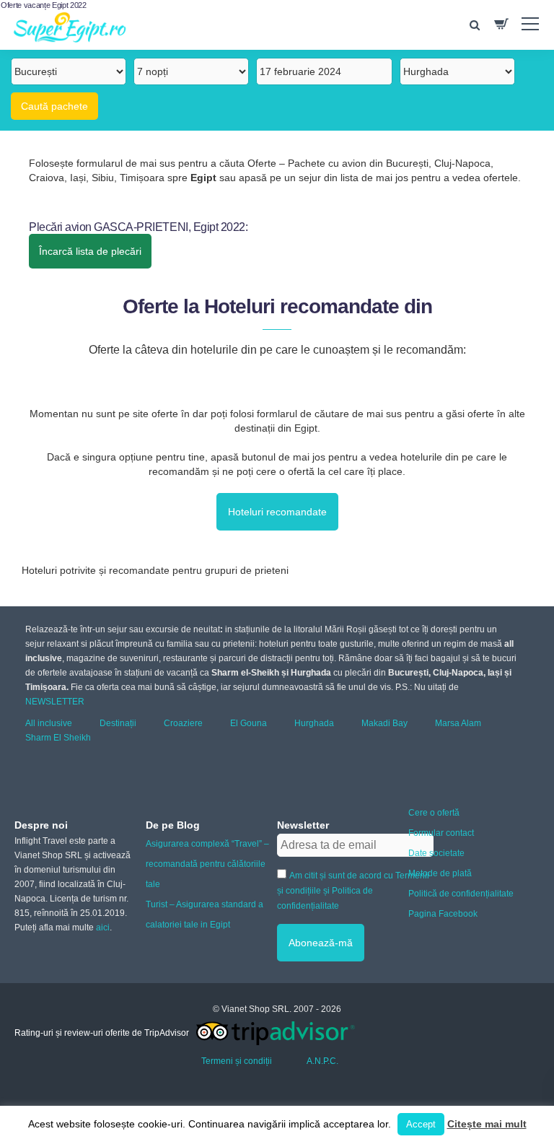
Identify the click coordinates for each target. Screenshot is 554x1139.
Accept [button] (421, 1124)
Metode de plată (440, 873)
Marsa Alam (458, 723)
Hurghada (314, 723)
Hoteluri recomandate (277, 512)
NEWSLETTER (54, 702)
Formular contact (441, 833)
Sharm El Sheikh (58, 738)
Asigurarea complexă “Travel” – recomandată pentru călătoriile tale (207, 864)
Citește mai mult (487, 1124)
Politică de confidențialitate (461, 894)
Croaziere (183, 723)
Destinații (118, 723)
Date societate (436, 853)
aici (103, 927)
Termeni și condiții (236, 1061)
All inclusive (48, 723)
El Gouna (248, 723)
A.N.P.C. (322, 1061)
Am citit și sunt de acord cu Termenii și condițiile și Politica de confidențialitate (353, 890)
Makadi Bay (384, 723)
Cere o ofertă (434, 813)
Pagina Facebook (443, 914)
